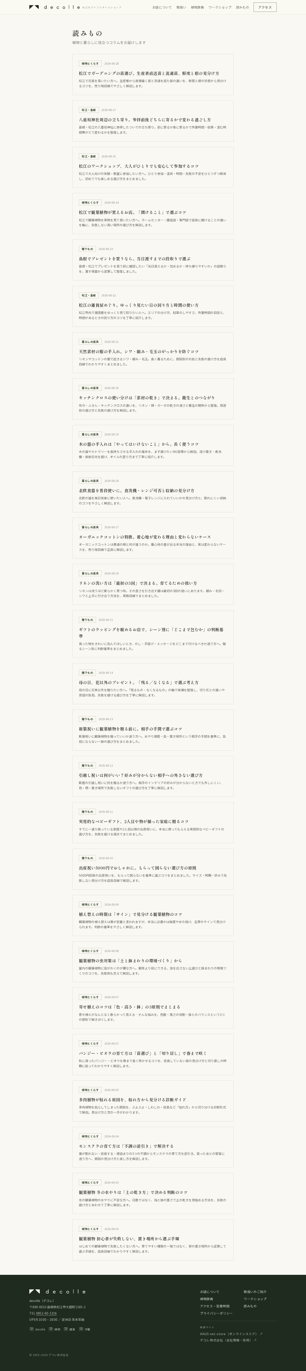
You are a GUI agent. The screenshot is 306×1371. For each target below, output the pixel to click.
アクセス (265, 7)
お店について (162, 7)
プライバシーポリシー (216, 1313)
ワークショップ (220, 7)
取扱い (181, 7)
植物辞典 (197, 7)
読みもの (242, 7)
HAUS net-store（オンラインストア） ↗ (231, 1334)
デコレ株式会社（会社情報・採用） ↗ (228, 1340)
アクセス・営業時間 (214, 1306)
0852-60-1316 (46, 1313)
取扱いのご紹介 (255, 1291)
